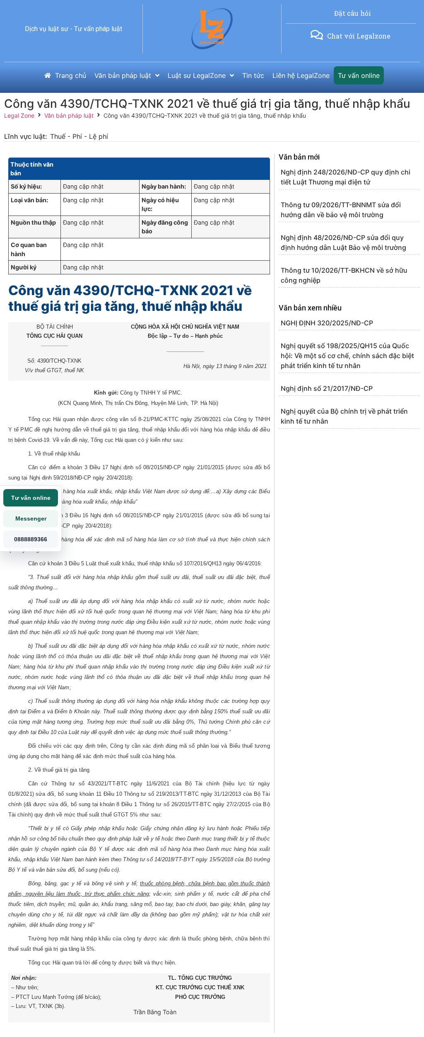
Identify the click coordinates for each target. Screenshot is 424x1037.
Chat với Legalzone (358, 35)
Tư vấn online (31, 497)
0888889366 (30, 539)
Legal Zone (19, 115)
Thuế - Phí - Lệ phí (79, 136)
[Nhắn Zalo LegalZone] (317, 35)
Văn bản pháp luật (69, 115)
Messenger (30, 518)
